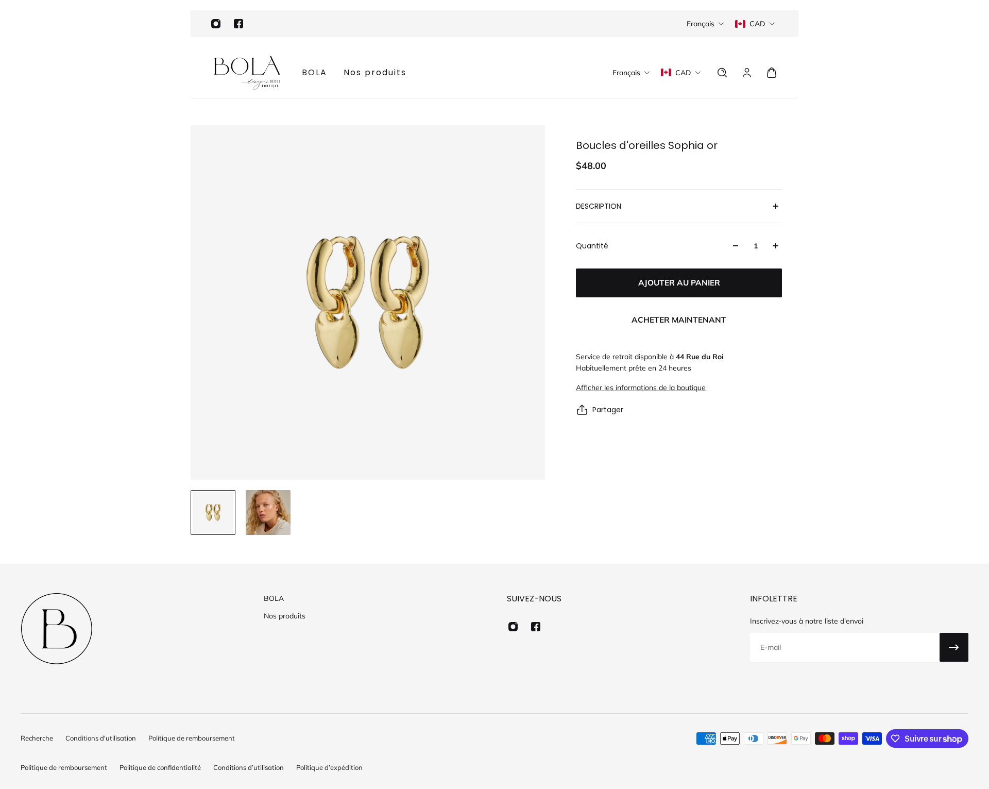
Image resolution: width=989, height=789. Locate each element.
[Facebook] (238, 23)
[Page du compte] (747, 72)
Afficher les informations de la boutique (641, 387)
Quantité (592, 246)
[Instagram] (215, 23)
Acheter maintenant (679, 320)
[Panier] (771, 72)
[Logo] (247, 72)
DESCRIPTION (598, 206)
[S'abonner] (954, 647)
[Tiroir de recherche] (722, 72)
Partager (607, 410)
